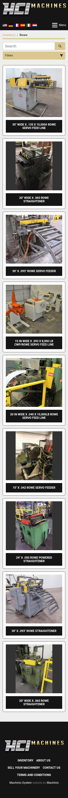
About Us (43, 760)
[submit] (60, 46)
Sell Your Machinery (24, 767)
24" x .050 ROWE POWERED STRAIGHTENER (34, 559)
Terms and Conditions (34, 775)
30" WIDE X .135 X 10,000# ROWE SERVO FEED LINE (34, 126)
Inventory (25, 760)
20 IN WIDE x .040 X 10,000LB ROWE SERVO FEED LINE (34, 416)
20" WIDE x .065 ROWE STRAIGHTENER (34, 199)
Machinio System (20, 782)
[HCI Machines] (34, 746)
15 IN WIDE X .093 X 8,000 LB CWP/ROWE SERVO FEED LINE (34, 342)
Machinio (53, 782)
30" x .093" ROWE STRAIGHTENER (34, 631)
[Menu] (54, 25)
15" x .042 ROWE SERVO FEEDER (34, 487)
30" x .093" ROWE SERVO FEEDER (34, 271)
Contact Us (51, 767)
